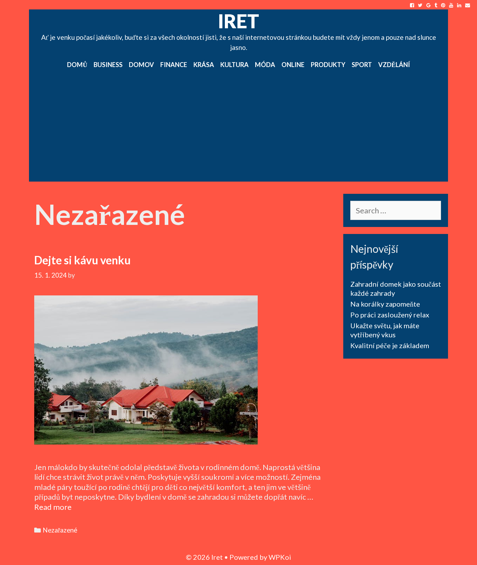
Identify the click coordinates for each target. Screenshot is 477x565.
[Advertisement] (238, 129)
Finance (173, 64)
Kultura (234, 64)
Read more (53, 507)
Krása (203, 64)
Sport (362, 64)
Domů (77, 64)
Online (292, 64)
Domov (141, 64)
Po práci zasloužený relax (389, 314)
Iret (238, 20)
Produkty (328, 64)
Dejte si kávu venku (82, 260)
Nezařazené (60, 530)
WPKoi (280, 557)
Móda (265, 64)
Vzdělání (394, 64)
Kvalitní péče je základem (389, 345)
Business (108, 64)
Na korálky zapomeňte (385, 304)
